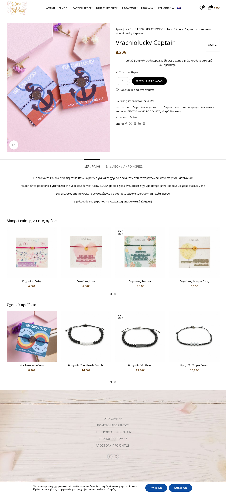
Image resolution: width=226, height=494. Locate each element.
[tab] (92, 164)
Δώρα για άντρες (151, 107)
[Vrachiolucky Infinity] (32, 336)
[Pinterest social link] (135, 123)
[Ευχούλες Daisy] (32, 252)
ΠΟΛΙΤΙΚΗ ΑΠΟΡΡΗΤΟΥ (113, 425)
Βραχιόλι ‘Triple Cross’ (194, 365)
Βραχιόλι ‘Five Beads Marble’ (86, 365)
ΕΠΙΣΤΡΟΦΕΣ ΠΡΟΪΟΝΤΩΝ (113, 432)
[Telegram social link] (144, 123)
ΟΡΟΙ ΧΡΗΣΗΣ (113, 419)
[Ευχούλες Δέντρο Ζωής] (194, 252)
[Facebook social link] (126, 123)
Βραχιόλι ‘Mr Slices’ (140, 365)
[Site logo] (17, 7)
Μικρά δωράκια (171, 111)
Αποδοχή (156, 488)
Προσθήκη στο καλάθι (149, 81)
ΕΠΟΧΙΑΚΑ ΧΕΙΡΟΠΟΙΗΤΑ (153, 29)
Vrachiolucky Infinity (32, 365)
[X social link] (130, 123)
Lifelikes (213, 45)
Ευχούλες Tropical (140, 281)
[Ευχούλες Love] (86, 252)
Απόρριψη (180, 488)
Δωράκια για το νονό (198, 29)
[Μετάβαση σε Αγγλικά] (179, 8)
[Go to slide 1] (111, 294)
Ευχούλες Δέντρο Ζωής (194, 281)
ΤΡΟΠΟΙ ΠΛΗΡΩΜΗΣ (113, 439)
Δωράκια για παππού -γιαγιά (182, 107)
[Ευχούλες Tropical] (140, 252)
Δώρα (177, 29)
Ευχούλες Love (86, 281)
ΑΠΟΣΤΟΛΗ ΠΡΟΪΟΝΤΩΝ (113, 445)
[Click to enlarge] (13, 144)
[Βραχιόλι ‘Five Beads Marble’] (86, 336)
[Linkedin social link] (139, 123)
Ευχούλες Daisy (32, 281)
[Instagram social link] (116, 456)
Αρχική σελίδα (124, 29)
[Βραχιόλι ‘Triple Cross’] (194, 336)
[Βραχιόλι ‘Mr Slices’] (140, 336)
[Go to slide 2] (115, 294)
